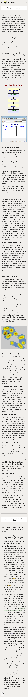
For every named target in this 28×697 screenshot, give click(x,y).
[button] (2, 2)
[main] (14, 8)
